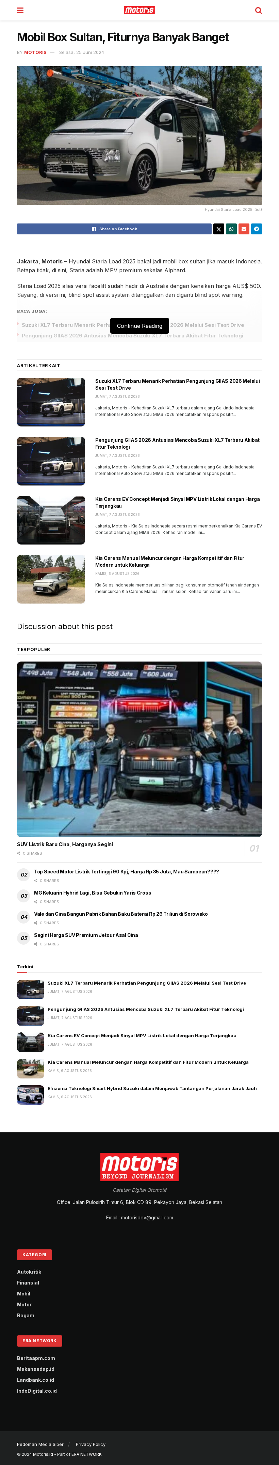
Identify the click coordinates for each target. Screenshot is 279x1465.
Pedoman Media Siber (40, 1444)
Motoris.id (43, 1454)
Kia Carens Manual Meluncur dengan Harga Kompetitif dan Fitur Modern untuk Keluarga (148, 1062)
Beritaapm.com (36, 1358)
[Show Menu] (20, 10)
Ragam (25, 1315)
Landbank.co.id (35, 1380)
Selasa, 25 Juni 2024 (81, 52)
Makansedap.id (35, 1369)
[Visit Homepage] (139, 10)
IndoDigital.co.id (37, 1391)
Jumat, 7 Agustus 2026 (117, 396)
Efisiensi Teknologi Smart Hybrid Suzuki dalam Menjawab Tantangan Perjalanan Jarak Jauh (152, 1088)
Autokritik (29, 1272)
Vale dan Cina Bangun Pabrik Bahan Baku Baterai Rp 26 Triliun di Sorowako (121, 914)
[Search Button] (258, 10)
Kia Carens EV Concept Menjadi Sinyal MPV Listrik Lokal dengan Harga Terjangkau (142, 1035)
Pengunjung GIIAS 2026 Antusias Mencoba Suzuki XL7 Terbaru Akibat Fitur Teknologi (132, 335)
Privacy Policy (90, 1444)
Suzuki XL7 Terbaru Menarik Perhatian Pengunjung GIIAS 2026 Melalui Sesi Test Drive (147, 983)
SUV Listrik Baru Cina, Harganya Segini (65, 844)
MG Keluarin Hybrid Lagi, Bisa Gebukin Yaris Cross (92, 893)
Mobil (23, 1293)
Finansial (28, 1283)
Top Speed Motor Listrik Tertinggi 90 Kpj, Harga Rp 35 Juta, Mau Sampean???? (126, 871)
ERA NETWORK (86, 1454)
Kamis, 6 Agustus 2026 (117, 573)
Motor (24, 1304)
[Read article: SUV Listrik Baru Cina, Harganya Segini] (139, 749)
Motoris (35, 52)
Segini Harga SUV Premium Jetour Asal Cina (86, 935)
